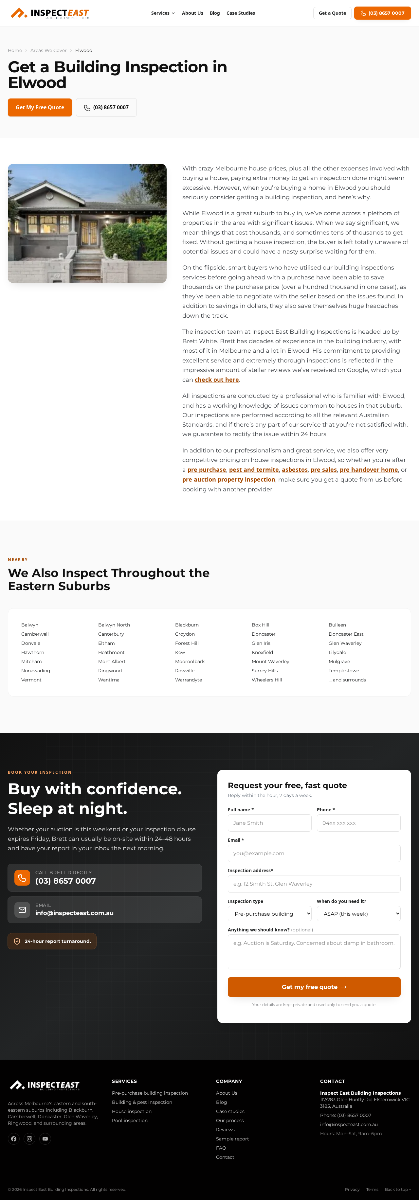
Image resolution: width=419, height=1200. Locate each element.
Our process (230, 1120)
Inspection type (245, 901)
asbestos (295, 469)
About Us (192, 13)
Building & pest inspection (142, 1102)
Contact (225, 1157)
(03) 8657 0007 (111, 107)
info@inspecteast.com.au (349, 1124)
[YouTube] (45, 1139)
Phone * (326, 809)
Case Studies (241, 13)
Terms (372, 1189)
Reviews (225, 1130)
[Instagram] (29, 1139)
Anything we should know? (270, 929)
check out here (217, 379)
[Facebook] (14, 1139)
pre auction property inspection (228, 479)
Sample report (232, 1139)
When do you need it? (341, 901)
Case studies (230, 1111)
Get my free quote (309, 987)
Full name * (241, 809)
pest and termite (254, 469)
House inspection (132, 1111)
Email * (236, 840)
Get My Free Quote (40, 107)
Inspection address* (250, 870)
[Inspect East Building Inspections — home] (50, 13)
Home (15, 50)
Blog (215, 13)
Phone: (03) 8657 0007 (345, 1115)
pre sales (324, 469)
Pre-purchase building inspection (150, 1093)
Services (160, 13)
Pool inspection (130, 1120)
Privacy (352, 1189)
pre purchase (207, 469)
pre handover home (369, 469)
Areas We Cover (48, 50)
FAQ (221, 1148)
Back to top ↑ (398, 1189)
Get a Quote (332, 13)
